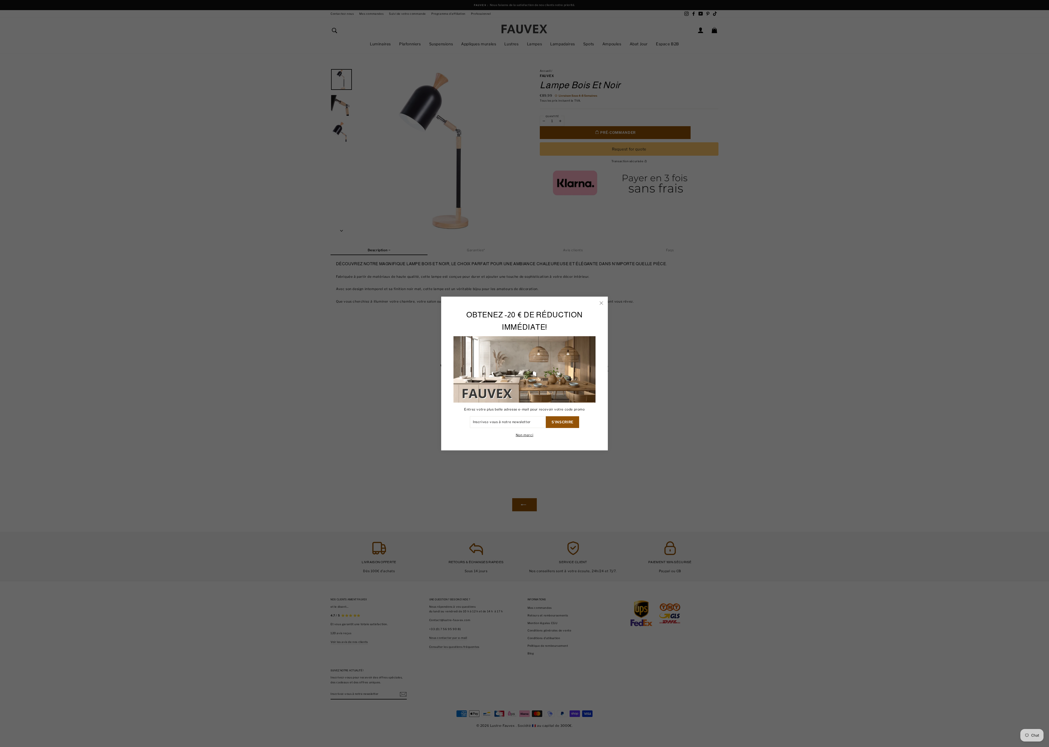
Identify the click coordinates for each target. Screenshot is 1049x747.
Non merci (524, 435)
